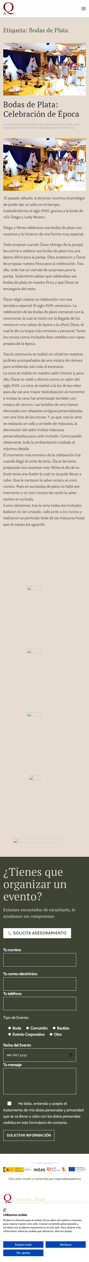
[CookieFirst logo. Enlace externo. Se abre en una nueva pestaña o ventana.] (4, 1210)
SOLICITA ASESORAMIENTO (40, 933)
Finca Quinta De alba (35, 124)
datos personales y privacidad (59, 1110)
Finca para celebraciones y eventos (48, 127)
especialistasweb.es (67, 1179)
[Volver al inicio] (9, 8)
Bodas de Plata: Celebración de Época (41, 109)
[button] (83, 8)
